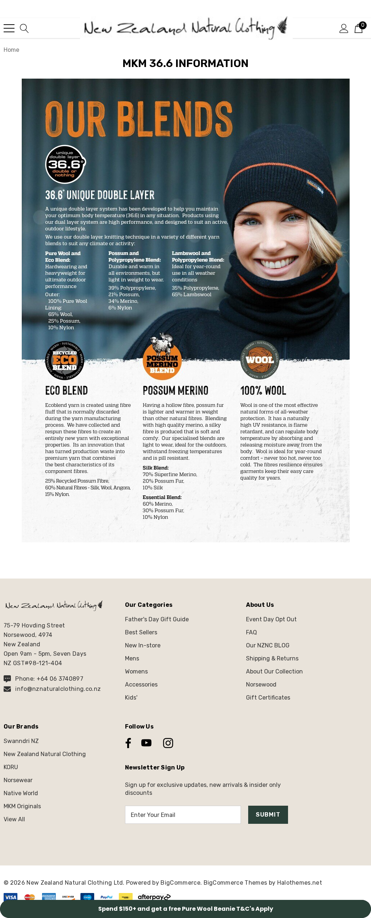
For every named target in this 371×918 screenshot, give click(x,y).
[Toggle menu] (9, 28)
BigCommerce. (182, 882)
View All (14, 819)
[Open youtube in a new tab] (146, 743)
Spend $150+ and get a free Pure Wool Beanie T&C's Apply (185, 909)
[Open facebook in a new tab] (126, 743)
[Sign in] (344, 28)
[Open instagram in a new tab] (167, 743)
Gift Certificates (268, 697)
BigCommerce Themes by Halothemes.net (263, 882)
